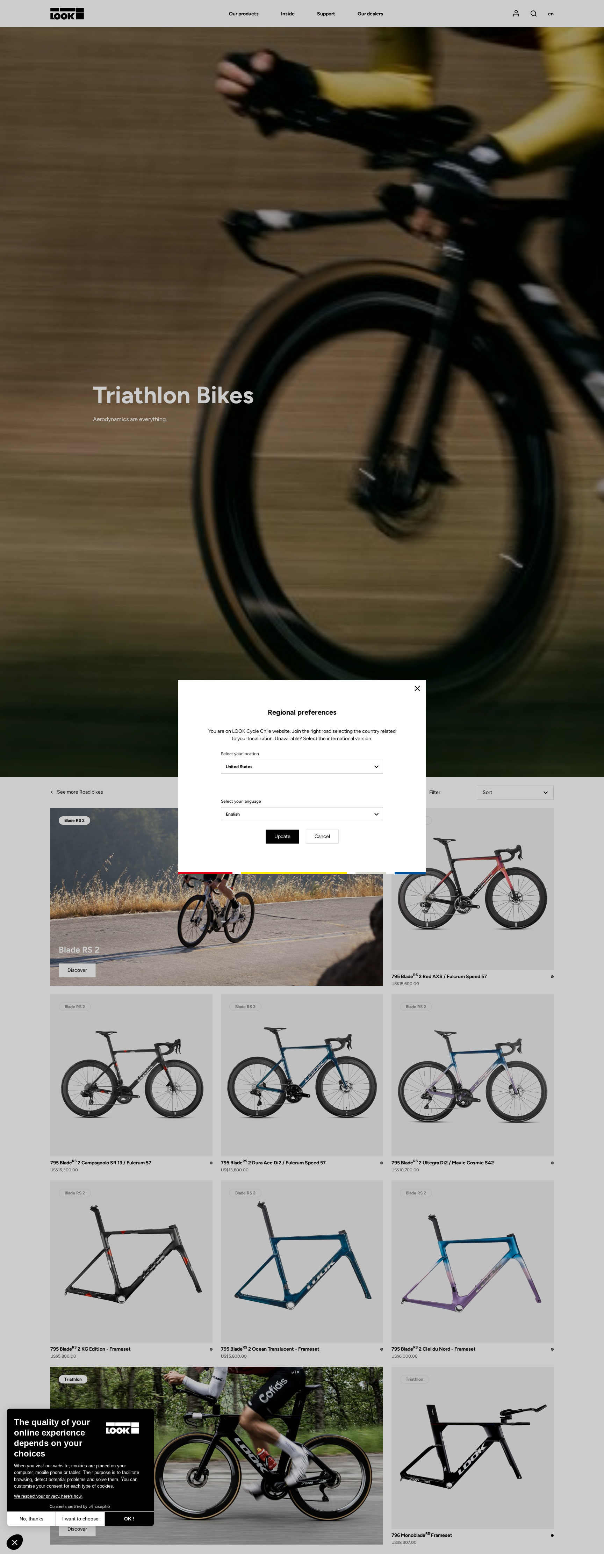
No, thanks (31, 1519)
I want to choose (80, 1519)
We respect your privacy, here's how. (48, 1496)
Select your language (241, 801)
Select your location (240, 753)
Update (282, 836)
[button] (14, 1542)
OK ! (129, 1519)
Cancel (322, 836)
